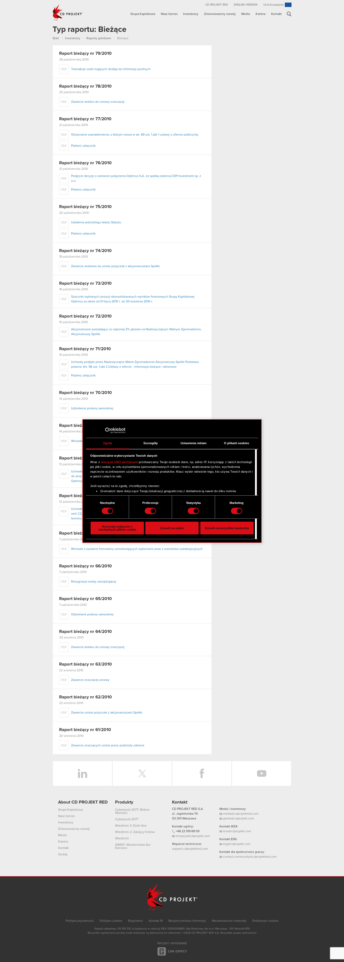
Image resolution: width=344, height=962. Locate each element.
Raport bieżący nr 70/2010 (85, 393)
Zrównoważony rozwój (220, 14)
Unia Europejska (273, 4)
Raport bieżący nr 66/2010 (85, 566)
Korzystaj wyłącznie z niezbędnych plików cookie (117, 528)
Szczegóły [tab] (150, 443)
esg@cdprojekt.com (236, 844)
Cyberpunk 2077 (126, 819)
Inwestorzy (190, 14)
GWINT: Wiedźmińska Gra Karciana (132, 846)
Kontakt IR (156, 920)
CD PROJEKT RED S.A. (188, 808)
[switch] (150, 511)
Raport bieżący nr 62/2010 (85, 697)
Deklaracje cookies (265, 920)
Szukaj (289, 14)
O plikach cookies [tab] (236, 443)
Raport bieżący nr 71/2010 (85, 349)
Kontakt (276, 14)
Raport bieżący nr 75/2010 (85, 207)
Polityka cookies (111, 920)
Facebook (201, 773)
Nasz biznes (169, 14)
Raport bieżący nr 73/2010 (85, 283)
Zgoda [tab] (107, 443)
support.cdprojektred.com (190, 848)
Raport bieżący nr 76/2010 (85, 163)
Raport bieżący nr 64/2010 (85, 632)
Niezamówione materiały (229, 920)
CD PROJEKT (68, 12)
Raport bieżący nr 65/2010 (85, 599)
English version (245, 4)
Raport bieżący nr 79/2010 (85, 53)
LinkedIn (82, 773)
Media (245, 14)
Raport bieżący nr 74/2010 (85, 251)
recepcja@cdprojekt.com (192, 836)
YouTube (261, 773)
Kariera (260, 14)
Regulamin (135, 920)
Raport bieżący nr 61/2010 (85, 730)
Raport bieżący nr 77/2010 (85, 119)
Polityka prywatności (79, 920)
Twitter (142, 773)
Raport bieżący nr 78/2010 (85, 86)
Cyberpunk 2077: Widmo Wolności (132, 811)
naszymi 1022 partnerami (119, 462)
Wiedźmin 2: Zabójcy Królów (135, 832)
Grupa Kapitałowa (142, 14)
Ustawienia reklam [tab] (193, 443)
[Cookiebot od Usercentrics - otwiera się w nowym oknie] (108, 430)
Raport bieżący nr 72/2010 (85, 316)
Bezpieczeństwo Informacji (187, 920)
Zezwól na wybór (172, 528)
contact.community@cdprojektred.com (249, 856)
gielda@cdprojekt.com (238, 818)
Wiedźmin (122, 838)
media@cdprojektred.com (240, 813)
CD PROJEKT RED (216, 4)
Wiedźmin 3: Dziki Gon (131, 825)
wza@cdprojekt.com (236, 831)
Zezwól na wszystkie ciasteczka (227, 528)
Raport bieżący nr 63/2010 (85, 664)
